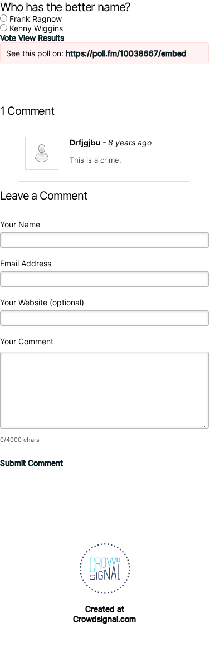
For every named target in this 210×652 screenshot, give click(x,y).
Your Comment (26, 341)
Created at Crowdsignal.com (104, 614)
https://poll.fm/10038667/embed (126, 53)
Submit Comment (31, 463)
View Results (41, 37)
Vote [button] (9, 37)
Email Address (25, 263)
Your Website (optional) (42, 302)
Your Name (20, 224)
